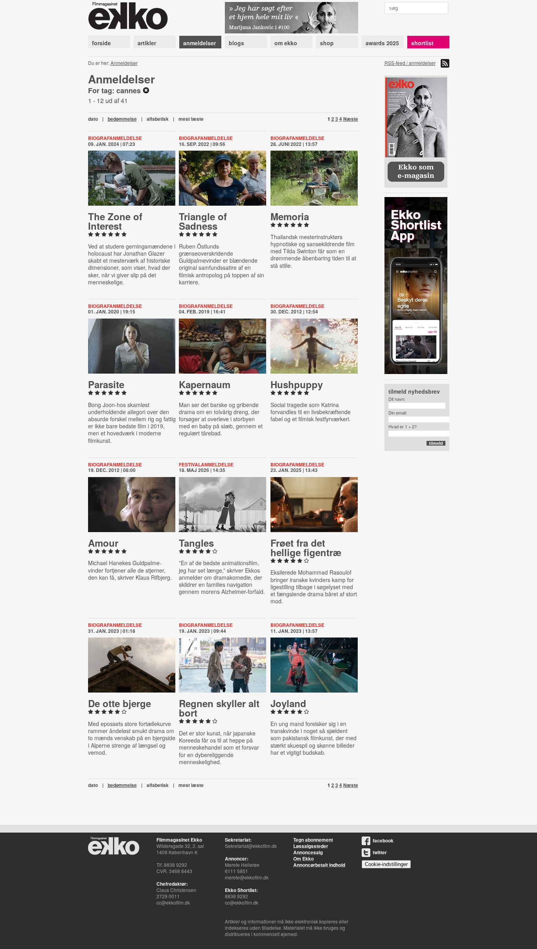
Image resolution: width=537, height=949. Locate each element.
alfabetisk (158, 118)
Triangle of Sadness (203, 221)
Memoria (289, 216)
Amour (103, 542)
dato (93, 118)
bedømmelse (122, 118)
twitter (380, 852)
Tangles (196, 542)
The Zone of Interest (115, 221)
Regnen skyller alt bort (219, 708)
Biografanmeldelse (115, 138)
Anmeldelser (124, 62)
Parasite (106, 384)
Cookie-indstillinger (386, 864)
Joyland (288, 703)
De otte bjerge (119, 703)
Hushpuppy (296, 384)
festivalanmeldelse (206, 464)
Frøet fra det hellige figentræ (305, 547)
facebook (383, 840)
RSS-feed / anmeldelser (410, 62)
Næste (350, 118)
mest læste (191, 118)
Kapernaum (204, 384)
